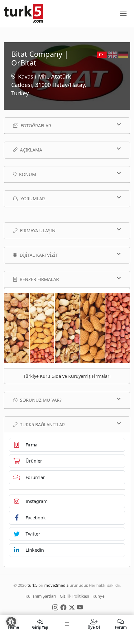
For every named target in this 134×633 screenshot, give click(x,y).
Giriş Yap (40, 627)
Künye (98, 596)
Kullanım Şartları (41, 596)
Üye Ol (94, 627)
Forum (121, 627)
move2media (56, 585)
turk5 (32, 585)
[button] (11, 622)
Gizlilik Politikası (74, 596)
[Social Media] (55, 607)
